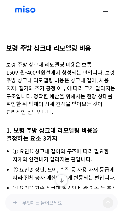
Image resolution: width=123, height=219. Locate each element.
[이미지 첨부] (15, 202)
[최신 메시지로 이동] (62, 180)
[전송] (108, 202)
